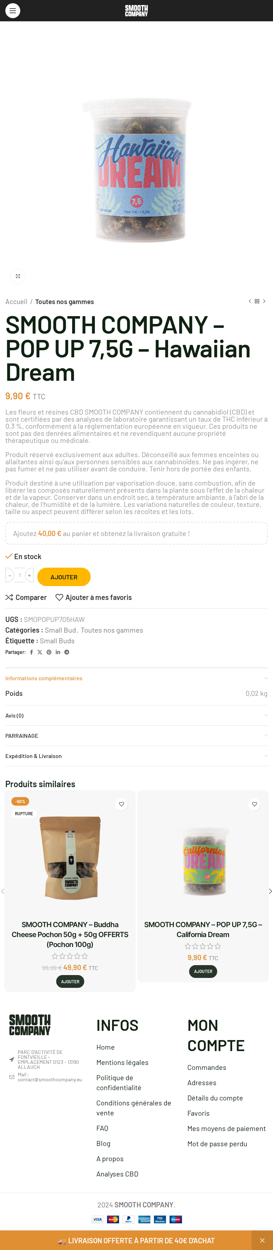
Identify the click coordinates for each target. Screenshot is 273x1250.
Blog (103, 1143)
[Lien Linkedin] (58, 652)
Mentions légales (122, 1062)
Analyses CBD (117, 1173)
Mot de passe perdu (217, 1143)
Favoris (198, 1113)
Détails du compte (215, 1097)
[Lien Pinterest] (49, 652)
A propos (110, 1158)
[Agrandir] (18, 276)
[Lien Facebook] (31, 652)
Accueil (16, 301)
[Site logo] (136, 9)
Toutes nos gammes (64, 301)
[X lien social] (39, 652)
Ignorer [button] (262, 1240)
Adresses (201, 1082)
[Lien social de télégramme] (66, 652)
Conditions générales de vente (133, 1107)
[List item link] (45, 1077)
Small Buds (57, 640)
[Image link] (29, 1023)
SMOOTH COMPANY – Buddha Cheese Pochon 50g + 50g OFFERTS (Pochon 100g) (70, 934)
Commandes (206, 1067)
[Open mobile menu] (13, 11)
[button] (203, 971)
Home (105, 1047)
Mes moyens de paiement (226, 1128)
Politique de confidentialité (118, 1082)
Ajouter (63, 577)
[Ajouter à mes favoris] (121, 804)
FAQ (102, 1128)
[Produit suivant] (264, 301)
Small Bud (60, 630)
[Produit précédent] (249, 301)
